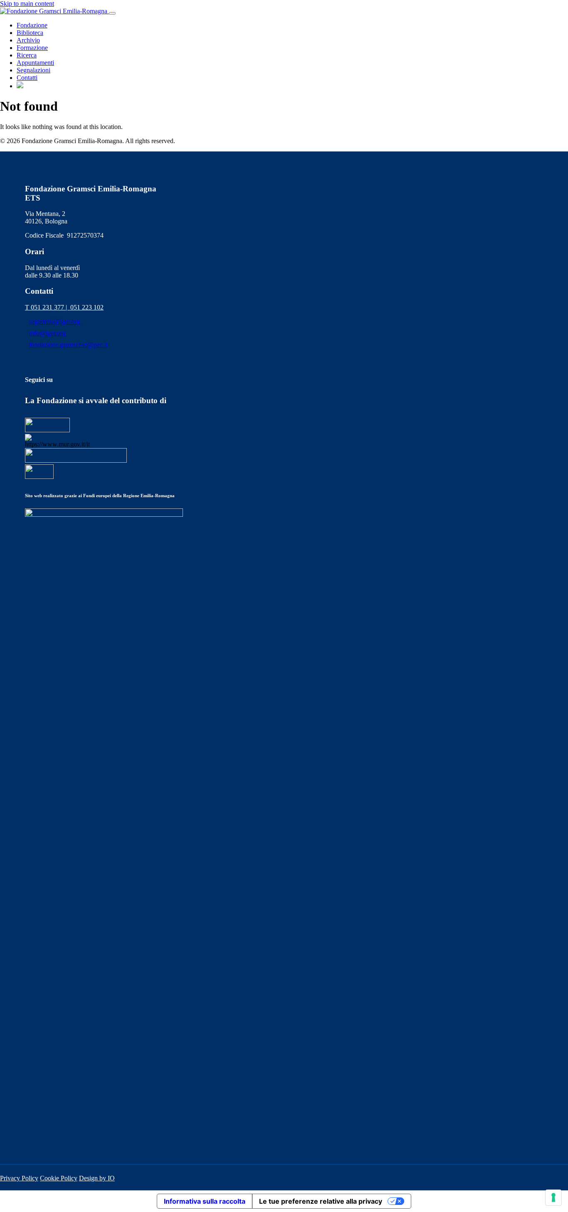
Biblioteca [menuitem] (30, 32)
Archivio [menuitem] (28, 40)
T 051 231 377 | (47, 307)
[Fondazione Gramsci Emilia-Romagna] (54, 11)
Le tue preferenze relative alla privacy (320, 1201)
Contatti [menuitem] (27, 77)
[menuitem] (20, 85)
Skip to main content (27, 3)
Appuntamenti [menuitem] (35, 62)
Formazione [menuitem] (32, 47)
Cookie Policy (58, 1178)
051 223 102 (87, 307)
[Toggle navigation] (112, 13)
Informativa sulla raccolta (204, 1201)
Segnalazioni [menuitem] (33, 70)
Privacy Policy (19, 1178)
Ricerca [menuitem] (27, 55)
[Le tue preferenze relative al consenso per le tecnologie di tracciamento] (553, 1197)
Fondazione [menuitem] (32, 25)
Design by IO (97, 1178)
